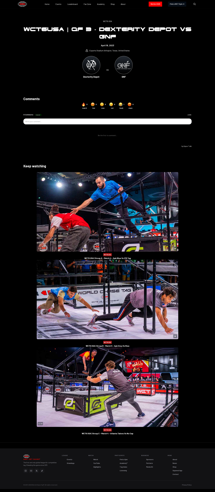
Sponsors (149, 459)
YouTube (96, 463)
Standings (70, 463)
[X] (36, 471)
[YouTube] (31, 471)
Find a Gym (124, 459)
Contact (176, 474)
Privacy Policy (187, 485)
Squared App (177, 471)
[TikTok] (42, 471)
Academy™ (124, 463)
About (175, 459)
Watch (95, 459)
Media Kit (149, 467)
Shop (174, 467)
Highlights (97, 467)
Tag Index (123, 467)
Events (69, 459)
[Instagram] (25, 471)
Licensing (123, 471)
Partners (149, 463)
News (175, 463)
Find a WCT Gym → (177, 4)
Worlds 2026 (155, 4)
